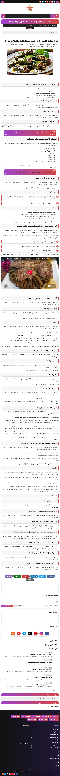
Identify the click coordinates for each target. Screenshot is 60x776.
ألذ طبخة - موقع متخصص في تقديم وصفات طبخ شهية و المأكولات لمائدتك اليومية (29, 772)
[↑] (30, 770)
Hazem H (26, 746)
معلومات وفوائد (42, 720)
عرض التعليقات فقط (18, 606)
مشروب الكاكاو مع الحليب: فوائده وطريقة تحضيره (40, 662)
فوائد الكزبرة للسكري (23, 743)
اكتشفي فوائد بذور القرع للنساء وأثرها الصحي (41, 670)
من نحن (55, 765)
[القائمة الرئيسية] (3, 16)
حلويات (54, 716)
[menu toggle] (57, 2)
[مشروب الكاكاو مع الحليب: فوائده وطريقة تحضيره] (56, 662)
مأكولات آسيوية (46, 716)
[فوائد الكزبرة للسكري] (15, 735)
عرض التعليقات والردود (7, 606)
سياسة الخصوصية (53, 758)
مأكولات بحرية (36, 716)
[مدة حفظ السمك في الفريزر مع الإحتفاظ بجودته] (56, 654)
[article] (16, 587)
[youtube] (47, 2)
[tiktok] (45, 2)
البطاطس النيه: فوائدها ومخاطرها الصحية (42, 685)
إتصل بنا (55, 762)
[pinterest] (50, 2)
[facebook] (54, 2)
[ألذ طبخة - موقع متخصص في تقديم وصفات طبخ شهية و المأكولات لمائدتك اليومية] (30, 8)
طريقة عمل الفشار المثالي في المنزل (43, 677)
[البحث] (2, 2)
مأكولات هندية (53, 720)
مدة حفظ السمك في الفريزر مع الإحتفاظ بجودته (40, 654)
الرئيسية (53, 16)
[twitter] (43, 2)
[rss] (40, 2)
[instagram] (52, 2)
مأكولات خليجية (25, 716)
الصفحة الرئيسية (37, 25)
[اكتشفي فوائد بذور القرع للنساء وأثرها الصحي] (56, 669)
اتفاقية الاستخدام (53, 755)
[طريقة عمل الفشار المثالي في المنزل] (56, 677)
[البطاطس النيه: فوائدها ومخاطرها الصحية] (56, 684)
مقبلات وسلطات (28, 25)
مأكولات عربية (15, 716)
